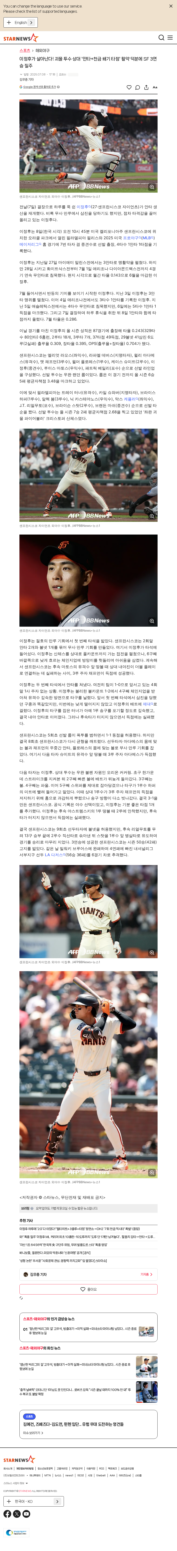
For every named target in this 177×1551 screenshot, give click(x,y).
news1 (69, 1475)
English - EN (25, 22)
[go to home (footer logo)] (19, 1459)
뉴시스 (58, 1475)
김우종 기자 (26, 79)
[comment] (137, 87)
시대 (90, 1475)
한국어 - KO (24, 1501)
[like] (129, 87)
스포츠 (24, 51)
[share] (146, 87)
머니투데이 (35, 1475)
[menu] (170, 37)
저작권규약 (77, 1468)
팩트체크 (112, 1468)
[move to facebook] (7, 1514)
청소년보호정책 (45, 1468)
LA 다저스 (54, 855)
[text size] (155, 87)
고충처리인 (62, 1468)
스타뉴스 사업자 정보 (13, 1483)
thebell (101, 1475)
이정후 (82, 206)
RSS (101, 1468)
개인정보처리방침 (24, 1468)
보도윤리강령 (127, 1468)
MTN (47, 1475)
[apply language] (31, 22)
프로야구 (131, 238)
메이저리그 (29, 244)
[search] (161, 37)
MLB (147, 238)
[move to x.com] (17, 1514)
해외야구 (42, 51)
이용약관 (91, 1468)
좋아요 (92, 1289)
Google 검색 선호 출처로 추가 (39, 86)
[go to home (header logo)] (21, 37)
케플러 (130, 399)
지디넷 (80, 1475)
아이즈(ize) (125, 1475)
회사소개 (7, 1468)
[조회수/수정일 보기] (37, 75)
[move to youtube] (26, 1514)
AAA (112, 1475)
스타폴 (138, 1475)
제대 (147, 704)
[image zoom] (152, 187)
